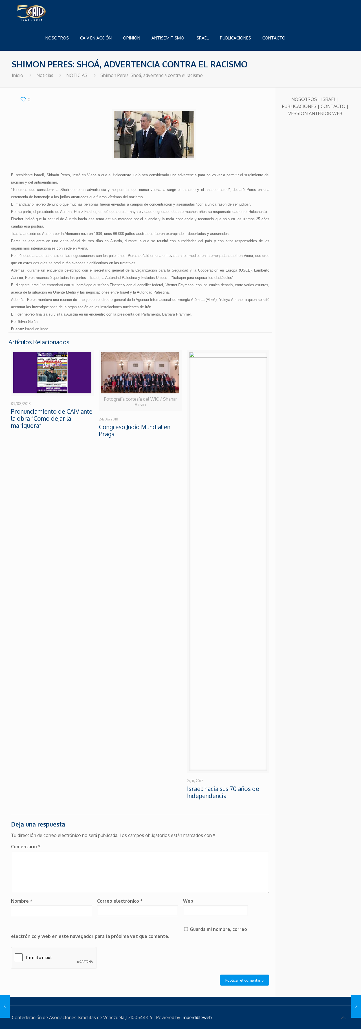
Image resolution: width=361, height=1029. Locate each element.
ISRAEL (328, 99)
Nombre (21, 901)
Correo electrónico (120, 901)
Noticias (44, 75)
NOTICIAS (76, 75)
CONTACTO (333, 106)
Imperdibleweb (196, 1017)
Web (188, 901)
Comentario (26, 846)
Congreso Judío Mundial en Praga (134, 430)
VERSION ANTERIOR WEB (315, 113)
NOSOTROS (304, 99)
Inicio (17, 75)
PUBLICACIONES (299, 106)
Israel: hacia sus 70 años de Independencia (223, 792)
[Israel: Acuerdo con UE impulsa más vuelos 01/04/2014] (356, 1006)
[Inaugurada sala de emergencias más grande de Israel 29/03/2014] (5, 1006)
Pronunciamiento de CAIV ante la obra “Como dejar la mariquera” (52, 418)
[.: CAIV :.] (45, 12)
